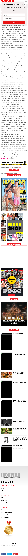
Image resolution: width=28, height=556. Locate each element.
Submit (14, 22)
